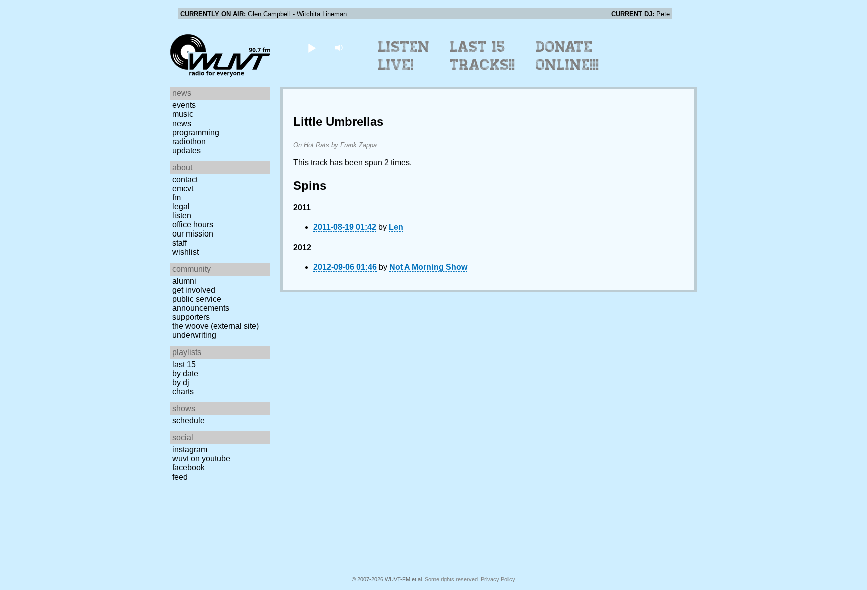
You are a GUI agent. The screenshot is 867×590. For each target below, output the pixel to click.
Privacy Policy (498, 579)
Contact (185, 179)
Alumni (184, 281)
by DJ (180, 382)
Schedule (188, 420)
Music (182, 114)
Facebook (188, 467)
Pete (663, 14)
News (181, 123)
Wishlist (185, 252)
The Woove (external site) (215, 326)
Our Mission (192, 233)
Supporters (191, 317)
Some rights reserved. (452, 579)
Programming (195, 132)
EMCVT (182, 188)
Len (396, 227)
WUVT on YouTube (201, 458)
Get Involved (193, 290)
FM (176, 197)
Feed (180, 477)
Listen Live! (404, 56)
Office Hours (192, 224)
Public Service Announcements (200, 303)
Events (184, 105)
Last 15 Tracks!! (482, 56)
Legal (181, 206)
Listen (181, 215)
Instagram (189, 449)
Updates (186, 150)
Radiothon (189, 141)
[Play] (311, 47)
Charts (183, 391)
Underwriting (194, 335)
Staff (179, 243)
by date (185, 373)
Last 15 (184, 364)
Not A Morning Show (428, 267)
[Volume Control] (340, 47)
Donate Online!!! (567, 56)
